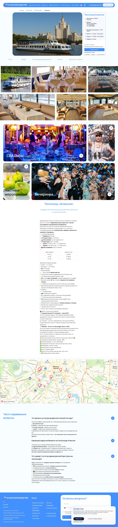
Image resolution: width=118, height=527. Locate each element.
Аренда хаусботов (54, 5)
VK (4, 502)
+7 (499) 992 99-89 (51, 516)
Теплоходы (29, 10)
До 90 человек (38, 10)
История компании (51, 508)
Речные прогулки (65, 5)
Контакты (49, 503)
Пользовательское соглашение (10, 510)
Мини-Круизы (75, 5)
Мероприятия (36, 513)
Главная (21, 10)
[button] (108, 4)
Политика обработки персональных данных (13, 513)
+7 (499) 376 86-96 (51, 513)
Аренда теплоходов (34, 5)
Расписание (35, 518)
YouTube (5, 504)
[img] (16, 5)
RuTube (5, 507)
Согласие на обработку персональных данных (14, 515)
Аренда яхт (44, 5)
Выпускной (35, 516)
